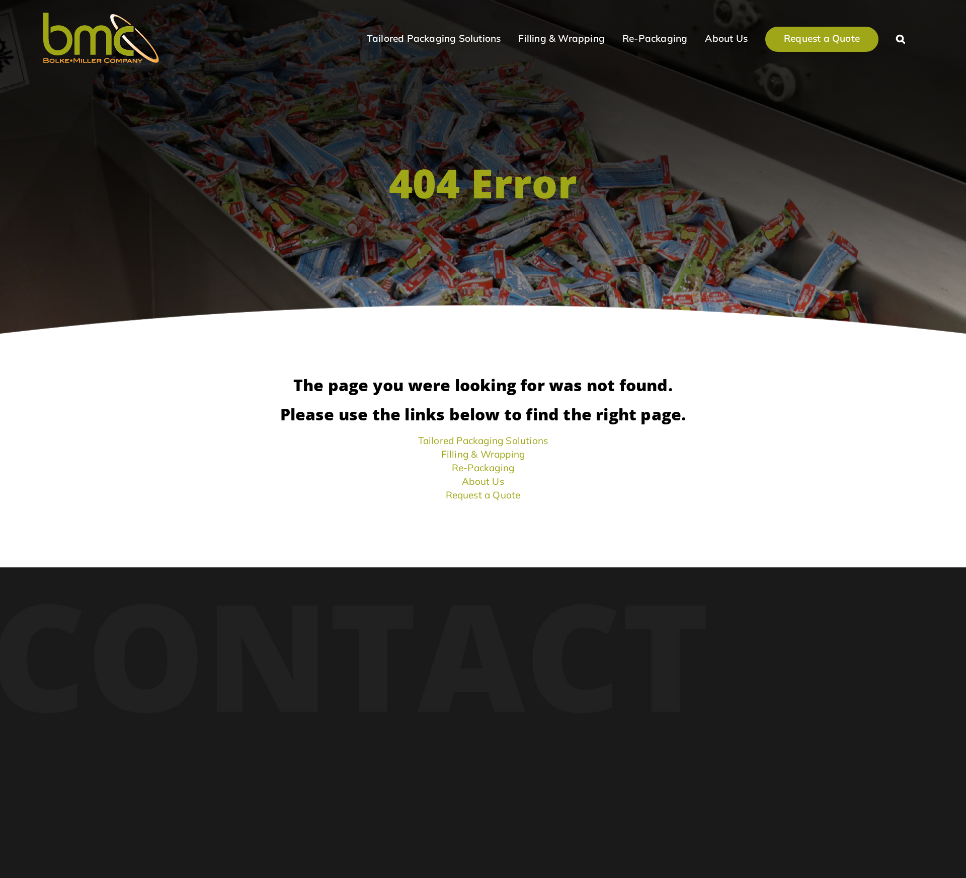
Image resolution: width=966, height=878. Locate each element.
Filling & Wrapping (483, 454)
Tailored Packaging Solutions (483, 440)
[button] (900, 37)
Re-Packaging (483, 468)
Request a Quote (483, 495)
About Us (483, 481)
